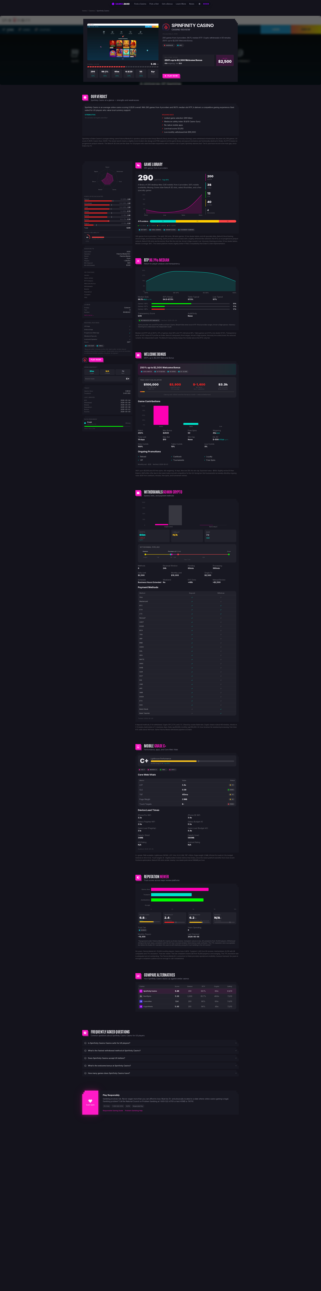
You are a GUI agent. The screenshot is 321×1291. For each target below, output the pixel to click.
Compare (87, 294)
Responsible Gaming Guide (113, 1111)
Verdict (86, 275)
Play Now (96, 360)
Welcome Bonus (90, 283)
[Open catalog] (206, 4)
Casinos (92, 11)
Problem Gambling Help (134, 1111)
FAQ (85, 297)
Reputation (88, 292)
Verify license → (89, 315)
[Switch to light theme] (199, 4)
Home (84, 11)
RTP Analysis (88, 281)
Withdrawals (88, 286)
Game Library (88, 278)
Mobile (86, 289)
